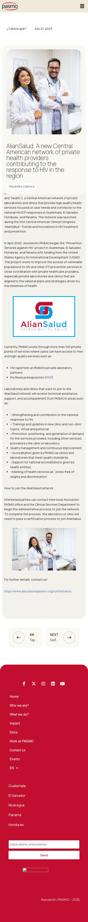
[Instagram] (43, 683)
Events (15, 759)
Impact (15, 723)
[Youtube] (62, 683)
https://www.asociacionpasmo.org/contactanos (38, 591)
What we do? (19, 714)
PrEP (49, 377)
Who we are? (19, 706)
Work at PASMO (22, 741)
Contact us (17, 750)
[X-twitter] (33, 683)
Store (14, 732)
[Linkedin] (53, 683)
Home (14, 697)
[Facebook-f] (24, 683)
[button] (82, 6)
